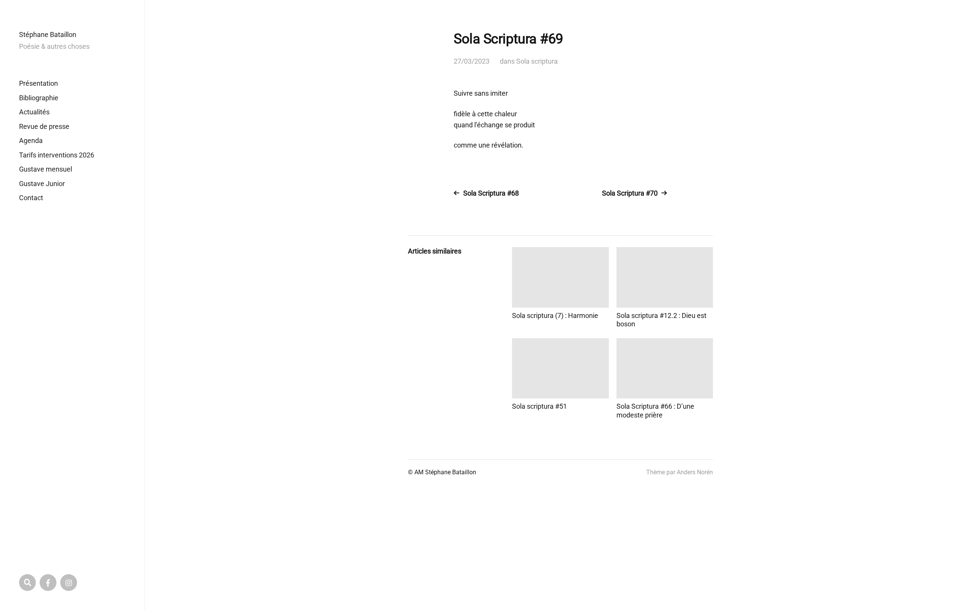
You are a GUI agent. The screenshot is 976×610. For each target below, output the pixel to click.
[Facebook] (48, 582)
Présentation (38, 83)
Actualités (34, 112)
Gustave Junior (42, 184)
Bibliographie (38, 98)
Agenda (31, 140)
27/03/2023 (472, 61)
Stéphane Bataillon (47, 34)
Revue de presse (44, 126)
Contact (31, 198)
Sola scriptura (537, 61)
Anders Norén (695, 472)
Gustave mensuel (45, 169)
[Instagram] (68, 582)
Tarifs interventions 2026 (56, 155)
